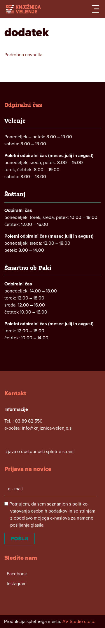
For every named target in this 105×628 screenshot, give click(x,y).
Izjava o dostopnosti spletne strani (39, 452)
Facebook (17, 574)
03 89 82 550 (29, 421)
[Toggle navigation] (95, 8)
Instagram (17, 584)
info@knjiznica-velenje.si (47, 428)
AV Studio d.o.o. (78, 621)
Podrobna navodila (23, 55)
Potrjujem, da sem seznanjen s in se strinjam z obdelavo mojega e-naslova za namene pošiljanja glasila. (51, 514)
